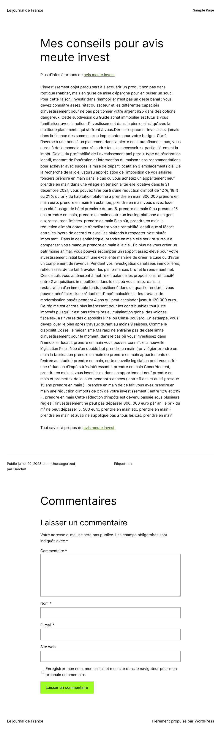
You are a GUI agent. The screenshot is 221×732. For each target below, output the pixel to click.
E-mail (47, 625)
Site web (48, 646)
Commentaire (53, 551)
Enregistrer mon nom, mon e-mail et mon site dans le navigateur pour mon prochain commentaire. (111, 671)
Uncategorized (63, 464)
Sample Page (203, 10)
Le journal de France (25, 10)
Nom (46, 603)
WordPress (204, 721)
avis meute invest (99, 74)
